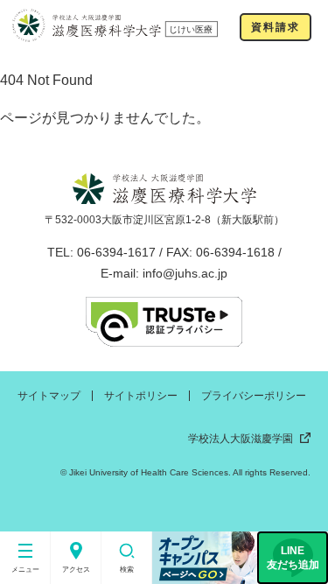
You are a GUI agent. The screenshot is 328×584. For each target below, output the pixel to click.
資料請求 (275, 27)
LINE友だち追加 (293, 558)
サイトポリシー (141, 396)
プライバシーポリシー (253, 396)
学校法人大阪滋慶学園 (240, 439)
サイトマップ (48, 396)
